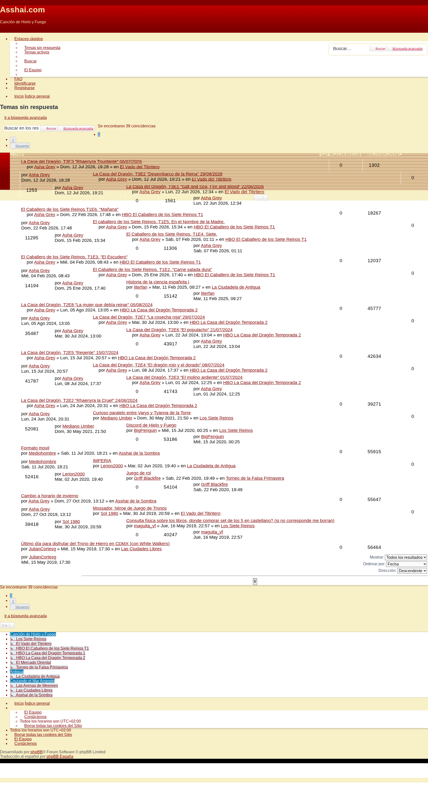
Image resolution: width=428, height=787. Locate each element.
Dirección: (387, 570)
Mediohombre (42, 453)
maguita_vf (145, 525)
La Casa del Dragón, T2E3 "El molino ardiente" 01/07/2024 (184, 377)
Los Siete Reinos (216, 418)
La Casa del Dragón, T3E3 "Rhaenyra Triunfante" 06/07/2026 (81, 161)
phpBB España (60, 756)
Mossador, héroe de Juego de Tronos (130, 508)
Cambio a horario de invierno (49, 495)
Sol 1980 (109, 513)
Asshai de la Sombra (139, 453)
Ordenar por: (374, 564)
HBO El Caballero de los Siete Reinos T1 (162, 214)
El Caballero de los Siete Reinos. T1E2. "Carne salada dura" (152, 269)
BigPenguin (145, 430)
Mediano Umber (116, 418)
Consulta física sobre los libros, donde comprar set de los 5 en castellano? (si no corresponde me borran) (230, 520)
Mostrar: (377, 557)
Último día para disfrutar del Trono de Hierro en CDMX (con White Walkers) (95, 543)
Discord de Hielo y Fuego (151, 425)
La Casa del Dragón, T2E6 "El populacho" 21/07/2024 (179, 329)
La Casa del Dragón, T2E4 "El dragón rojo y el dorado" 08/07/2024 (158, 365)
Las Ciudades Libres (141, 548)
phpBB (36, 752)
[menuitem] (40, 48)
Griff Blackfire (147, 478)
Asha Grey (116, 179)
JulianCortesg (42, 548)
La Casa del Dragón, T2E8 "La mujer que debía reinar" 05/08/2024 (87, 304)
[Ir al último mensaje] (224, 198)
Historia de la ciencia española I (157, 282)
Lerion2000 (112, 465)
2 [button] (13, 140)
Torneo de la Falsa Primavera (255, 478)
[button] (20, 146)
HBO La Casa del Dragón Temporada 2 (159, 310)
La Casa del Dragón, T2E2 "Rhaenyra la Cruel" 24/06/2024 (79, 400)
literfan (140, 287)
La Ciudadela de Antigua (236, 287)
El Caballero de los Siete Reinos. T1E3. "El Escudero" (74, 256)
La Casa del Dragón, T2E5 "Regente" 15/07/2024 (69, 352)
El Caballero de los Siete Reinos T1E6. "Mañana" (69, 209)
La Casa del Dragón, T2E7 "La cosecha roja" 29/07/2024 (149, 317)
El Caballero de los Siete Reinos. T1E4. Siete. (171, 234)
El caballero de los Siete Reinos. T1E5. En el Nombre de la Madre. (159, 221)
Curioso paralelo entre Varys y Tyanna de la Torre (142, 412)
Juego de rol (138, 473)
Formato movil (35, 448)
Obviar (6, 30)
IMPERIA (102, 460)
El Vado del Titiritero (211, 179)
